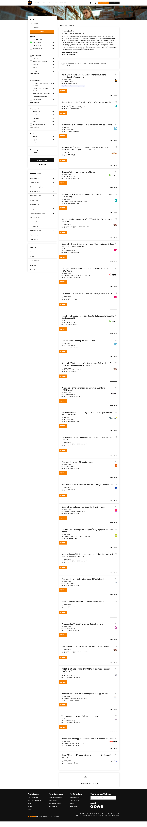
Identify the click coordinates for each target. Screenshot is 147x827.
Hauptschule (36, 111)
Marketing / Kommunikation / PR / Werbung (42, 84)
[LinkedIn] (95, 806)
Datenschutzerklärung (113, 815)
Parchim (32, 269)
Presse (29, 803)
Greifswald (33, 265)
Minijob (35, 71)
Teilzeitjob (36, 68)
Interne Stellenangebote (34, 800)
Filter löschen (42, 164)
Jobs (66, 25)
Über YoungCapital (33, 797)
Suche (42, 31)
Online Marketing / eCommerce (41, 93)
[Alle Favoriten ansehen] (90, 3)
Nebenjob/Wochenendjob (40, 61)
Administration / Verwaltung (41, 96)
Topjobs (35, 152)
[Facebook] (102, 806)
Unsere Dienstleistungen (55, 797)
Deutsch (35, 136)
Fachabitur (36, 118)
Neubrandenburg (35, 260)
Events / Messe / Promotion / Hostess (41, 89)
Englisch (35, 140)
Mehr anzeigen (34, 73)
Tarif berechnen (53, 800)
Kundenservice (37, 99)
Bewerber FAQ (74, 806)
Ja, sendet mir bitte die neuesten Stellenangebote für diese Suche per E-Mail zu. (87, 64)
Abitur (34, 121)
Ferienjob (35, 64)
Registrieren (103, 2)
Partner (30, 806)
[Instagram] (99, 806)
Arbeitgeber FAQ (53, 806)
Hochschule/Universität (39, 124)
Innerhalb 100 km (37, 48)
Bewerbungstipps (74, 800)
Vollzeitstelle (36, 58)
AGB (106, 815)
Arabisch (35, 143)
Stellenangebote (74, 797)
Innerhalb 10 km (37, 39)
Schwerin (32, 256)
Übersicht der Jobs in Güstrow (89, 783)
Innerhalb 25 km (37, 42)
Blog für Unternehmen (55, 803)
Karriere (72, 803)
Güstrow (71, 25)
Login (114, 2)
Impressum (116, 817)
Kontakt (55, 2)
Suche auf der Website (100, 794)
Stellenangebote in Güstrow (69, 52)
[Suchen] (95, 3)
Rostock (32, 252)
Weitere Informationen (68, 54)
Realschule (36, 115)
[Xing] (92, 806)
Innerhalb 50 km (37, 45)
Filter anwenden (42, 160)
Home (61, 25)
